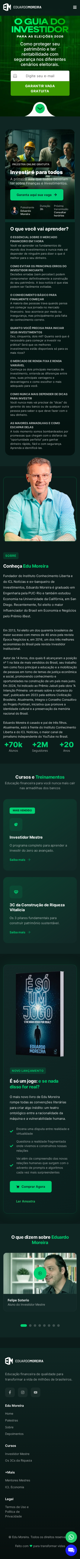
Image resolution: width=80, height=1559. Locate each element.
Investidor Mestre (17, 1454)
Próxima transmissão (61, 210)
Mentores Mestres (17, 1480)
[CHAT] (71, 1550)
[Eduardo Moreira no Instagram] (23, 1392)
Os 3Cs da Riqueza (18, 1460)
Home (9, 1413)
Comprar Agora (33, 1187)
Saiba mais (17, 860)
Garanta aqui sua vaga (34, 195)
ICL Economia (14, 1487)
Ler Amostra (25, 1201)
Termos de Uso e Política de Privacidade (17, 1511)
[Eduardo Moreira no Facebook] (10, 1392)
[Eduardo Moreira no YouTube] (35, 1392)
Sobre (9, 1427)
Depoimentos (14, 1434)
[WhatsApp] (71, 1537)
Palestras (11, 1420)
